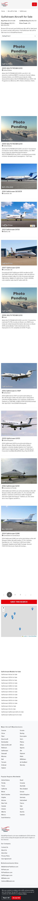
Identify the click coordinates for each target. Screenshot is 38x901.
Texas (3, 786)
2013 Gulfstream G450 (11, 229)
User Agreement (6, 859)
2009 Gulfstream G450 (11, 438)
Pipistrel (22, 753)
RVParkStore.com (6, 872)
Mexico (3, 814)
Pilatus (22, 742)
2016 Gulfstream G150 (10, 486)
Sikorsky (22, 765)
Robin (21, 756)
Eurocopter (23, 736)
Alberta (3, 812)
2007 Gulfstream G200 (11, 268)
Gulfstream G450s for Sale (9, 691)
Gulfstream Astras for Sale (9, 674)
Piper (3, 736)
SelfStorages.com (6, 875)
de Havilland (23, 762)
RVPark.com (5, 869)
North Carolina (5, 794)
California (4, 788)
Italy (21, 806)
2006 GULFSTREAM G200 (12, 315)
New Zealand (24, 788)
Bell (2, 759)
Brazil (21, 780)
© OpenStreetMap (32, 636)
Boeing (22, 733)
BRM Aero (23, 759)
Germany (22, 797)
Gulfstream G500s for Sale (9, 694)
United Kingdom (24, 794)
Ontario (3, 809)
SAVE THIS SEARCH (19, 602)
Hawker (3, 768)
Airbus (22, 745)
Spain (21, 809)
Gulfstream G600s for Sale (9, 700)
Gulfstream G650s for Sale (9, 703)
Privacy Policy (5, 856)
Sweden (22, 814)
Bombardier (4, 742)
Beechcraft (4, 739)
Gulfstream (4, 750)
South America (5, 817)
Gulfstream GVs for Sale (8, 709)
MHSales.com (5, 878)
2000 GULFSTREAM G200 (12, 144)
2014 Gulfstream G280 (11, 533)
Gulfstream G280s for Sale (9, 686)
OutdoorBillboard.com (7, 881)
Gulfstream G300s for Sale (9, 689)
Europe (22, 791)
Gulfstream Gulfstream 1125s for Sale (12, 712)
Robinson (4, 747)
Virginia (3, 797)
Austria (22, 812)
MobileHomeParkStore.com (9, 866)
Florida (3, 783)
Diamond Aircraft (6, 745)
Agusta (22, 747)
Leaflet (25, 636)
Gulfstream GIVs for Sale (8, 706)
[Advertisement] (19, 570)
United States (5, 780)
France (22, 803)
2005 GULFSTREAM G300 (12, 68)
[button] (6, 614)
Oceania (22, 783)
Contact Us (4, 847)
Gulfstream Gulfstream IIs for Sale (11, 715)
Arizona (3, 800)
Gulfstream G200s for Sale (9, 683)
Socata (22, 730)
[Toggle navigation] (34, 4)
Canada (3, 806)
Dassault (4, 753)
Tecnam (3, 762)
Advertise (4, 853)
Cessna (3, 730)
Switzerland (23, 800)
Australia (22, 786)
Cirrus (3, 733)
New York (4, 803)
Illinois (3, 791)
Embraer (3, 765)
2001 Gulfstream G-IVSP (11, 391)
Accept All (16, 898)
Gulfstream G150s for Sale (9, 680)
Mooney (3, 756)
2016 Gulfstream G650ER (12, 191)
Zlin (21, 750)
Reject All (6, 898)
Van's (21, 739)
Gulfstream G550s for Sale (9, 697)
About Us (4, 850)
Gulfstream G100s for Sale (9, 677)
